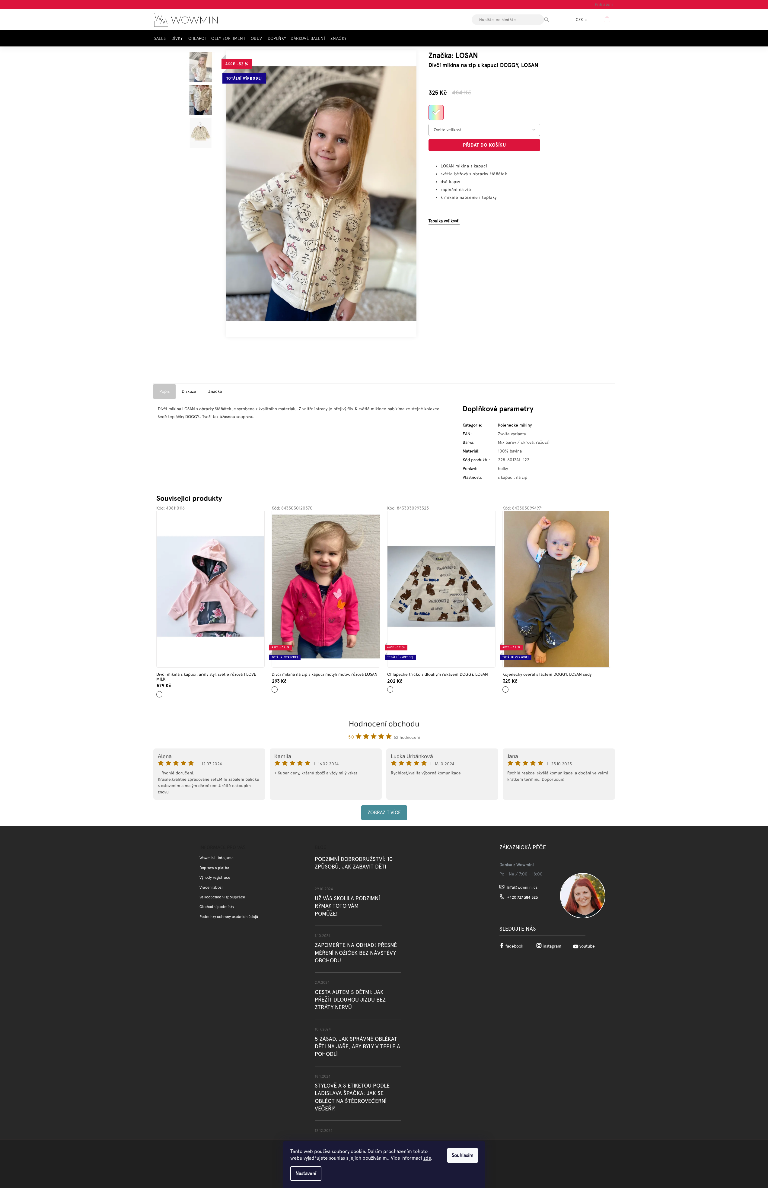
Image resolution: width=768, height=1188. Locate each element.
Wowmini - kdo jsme (216, 858)
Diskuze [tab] (189, 391)
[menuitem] (161, 38)
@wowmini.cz (522, 887)
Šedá (505, 687)
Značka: (453, 55)
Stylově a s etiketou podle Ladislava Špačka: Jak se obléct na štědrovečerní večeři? (352, 1097)
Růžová (275, 687)
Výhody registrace (214, 877)
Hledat (552, 19)
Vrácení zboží (210, 887)
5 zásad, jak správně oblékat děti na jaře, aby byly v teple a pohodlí (357, 1046)
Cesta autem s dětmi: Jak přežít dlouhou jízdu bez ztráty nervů (350, 999)
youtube (587, 946)
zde (427, 1158)
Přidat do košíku (484, 145)
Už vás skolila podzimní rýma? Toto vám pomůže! (347, 905)
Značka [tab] (215, 391)
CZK (580, 19)
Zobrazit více (384, 812)
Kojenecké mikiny (515, 425)
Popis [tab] (164, 391)
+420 (522, 897)
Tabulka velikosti (444, 220)
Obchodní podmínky (216, 906)
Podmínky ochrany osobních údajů (228, 916)
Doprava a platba (214, 868)
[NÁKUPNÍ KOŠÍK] (607, 19)
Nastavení (305, 1173)
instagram (552, 946)
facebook (514, 946)
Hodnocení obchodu (384, 723)
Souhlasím (462, 1155)
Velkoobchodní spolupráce (222, 897)
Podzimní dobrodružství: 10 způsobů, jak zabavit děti (354, 863)
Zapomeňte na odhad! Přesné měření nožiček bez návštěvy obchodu (356, 952)
